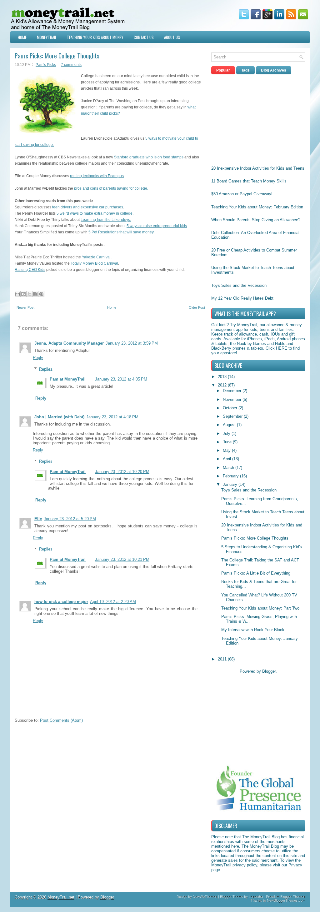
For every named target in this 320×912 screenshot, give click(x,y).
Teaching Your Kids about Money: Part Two (260, 608)
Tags (245, 70)
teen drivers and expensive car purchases (87, 207)
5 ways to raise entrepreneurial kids (157, 226)
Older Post (197, 307)
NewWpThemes (205, 897)
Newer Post (25, 307)
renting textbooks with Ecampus (97, 176)
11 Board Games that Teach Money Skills (249, 181)
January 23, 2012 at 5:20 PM (70, 518)
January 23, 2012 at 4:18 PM (112, 417)
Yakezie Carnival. (97, 257)
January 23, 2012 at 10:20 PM (122, 471)
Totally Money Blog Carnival (94, 263)
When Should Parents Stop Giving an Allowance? (255, 219)
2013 (223, 376)
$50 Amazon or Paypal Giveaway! (241, 194)
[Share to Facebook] (35, 294)
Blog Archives (273, 70)
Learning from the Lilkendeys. (106, 219)
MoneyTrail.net (61, 897)
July (227, 433)
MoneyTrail (47, 37)
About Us (172, 37)
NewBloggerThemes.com (286, 900)
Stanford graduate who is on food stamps (148, 157)
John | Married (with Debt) (59, 417)
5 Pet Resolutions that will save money (120, 232)
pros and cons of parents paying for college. (110, 188)
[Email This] (17, 294)
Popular (223, 70)
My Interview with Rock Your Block (252, 629)
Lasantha (256, 897)
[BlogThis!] (23, 294)
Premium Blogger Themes (285, 897)
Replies (45, 368)
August (230, 424)
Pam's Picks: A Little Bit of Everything (255, 573)
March (229, 467)
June (228, 442)
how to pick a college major (61, 601)
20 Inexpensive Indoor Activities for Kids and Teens (257, 168)
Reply (38, 357)
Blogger (269, 671)
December (232, 390)
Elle (38, 518)
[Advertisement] (258, 118)
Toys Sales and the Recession (239, 285)
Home (22, 37)
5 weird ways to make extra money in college (94, 213)
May (227, 450)
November (232, 399)
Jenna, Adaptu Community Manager (69, 343)
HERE (281, 348)
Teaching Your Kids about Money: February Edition (257, 207)
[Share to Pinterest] (41, 294)
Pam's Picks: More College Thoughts (57, 55)
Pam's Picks (46, 64)
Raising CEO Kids (30, 269)
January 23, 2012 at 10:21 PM (122, 559)
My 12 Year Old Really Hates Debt (242, 298)
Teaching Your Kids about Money (95, 37)
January (230, 484)
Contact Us (144, 37)
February (231, 476)
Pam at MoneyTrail (68, 379)
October (230, 408)
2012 (223, 385)
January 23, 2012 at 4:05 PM (121, 379)
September (233, 416)
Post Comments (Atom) (61, 720)
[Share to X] (29, 294)
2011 (223, 659)
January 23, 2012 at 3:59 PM (132, 343)
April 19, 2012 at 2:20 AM (113, 601)
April (227, 458)
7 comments (71, 64)
